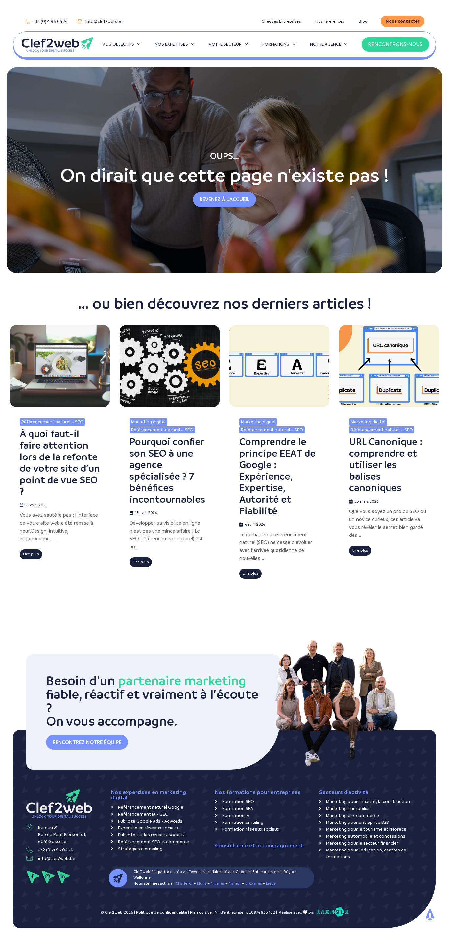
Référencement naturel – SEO (52, 421)
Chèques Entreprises (281, 21)
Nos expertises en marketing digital (148, 795)
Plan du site (201, 912)
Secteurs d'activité (343, 792)
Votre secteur (225, 44)
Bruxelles (253, 883)
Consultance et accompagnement (259, 845)
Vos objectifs (118, 44)
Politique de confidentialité (161, 912)
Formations (275, 44)
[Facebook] (33, 877)
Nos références (329, 21)
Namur (235, 883)
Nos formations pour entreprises (258, 792)
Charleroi (184, 883)
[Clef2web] (57, 44)
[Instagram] (48, 877)
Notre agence (325, 44)
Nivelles (218, 883)
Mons (201, 883)
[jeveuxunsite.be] (332, 912)
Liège (271, 883)
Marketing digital (148, 421)
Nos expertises (171, 44)
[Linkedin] (63, 877)
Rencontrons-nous (395, 44)
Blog (363, 21)
